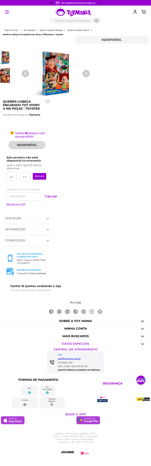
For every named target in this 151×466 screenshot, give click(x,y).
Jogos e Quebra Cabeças (51, 30)
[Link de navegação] (73, 12)
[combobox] (75, 20)
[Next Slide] (100, 3)
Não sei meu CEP (15, 204)
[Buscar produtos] (96, 20)
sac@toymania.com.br (69, 358)
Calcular (51, 196)
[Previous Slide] (51, 3)
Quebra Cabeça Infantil (78, 30)
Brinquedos (29, 30)
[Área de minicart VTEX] (144, 12)
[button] (26, 218)
